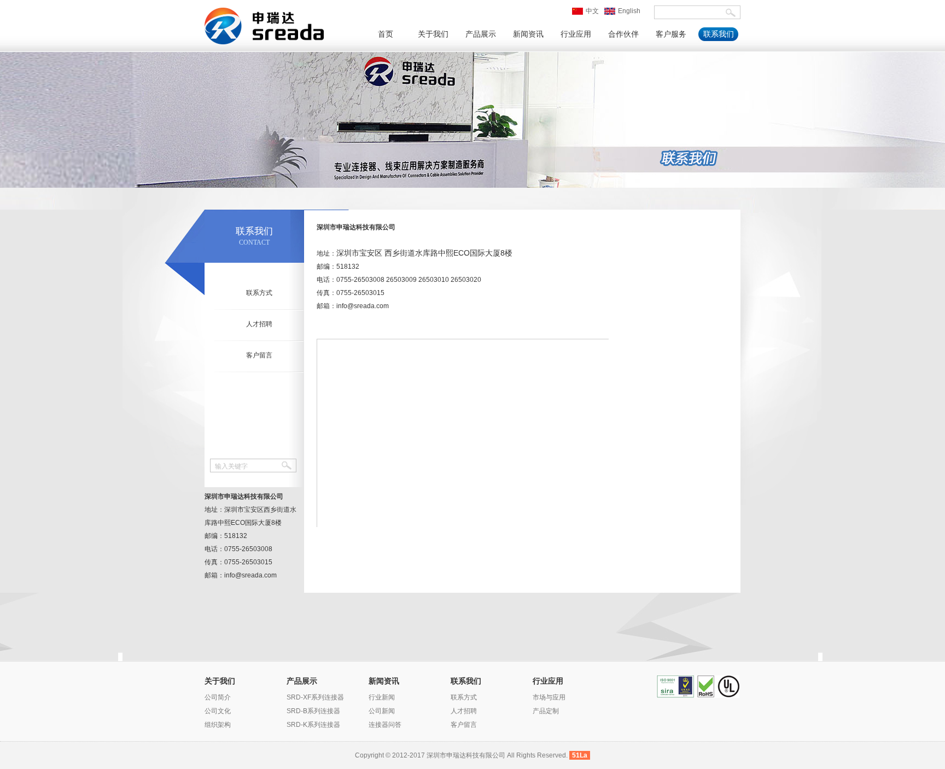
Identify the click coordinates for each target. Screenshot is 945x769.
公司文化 (218, 711)
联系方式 (259, 293)
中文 (592, 11)
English (629, 11)
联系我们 (718, 34)
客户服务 (671, 34)
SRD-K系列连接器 (313, 724)
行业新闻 (382, 697)
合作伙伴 (623, 34)
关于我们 (433, 34)
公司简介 (218, 697)
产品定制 (546, 711)
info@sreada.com (362, 306)
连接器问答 (385, 724)
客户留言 (259, 355)
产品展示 (480, 34)
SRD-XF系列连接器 (315, 697)
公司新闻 (382, 711)
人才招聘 (259, 324)
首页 (385, 34)
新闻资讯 (528, 34)
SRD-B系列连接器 (313, 711)
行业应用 (576, 34)
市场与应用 (549, 697)
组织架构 (218, 724)
